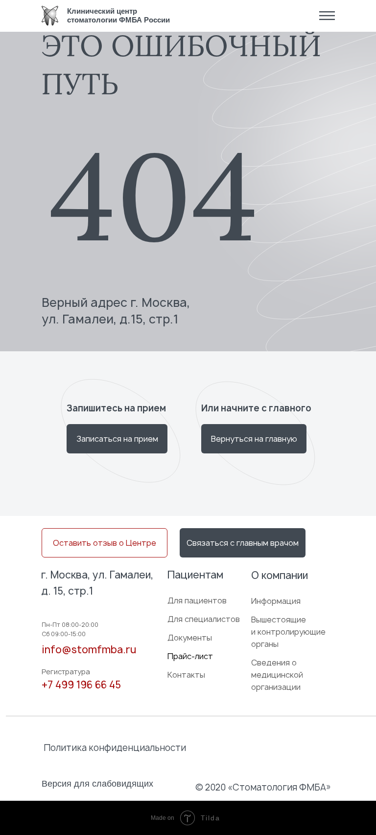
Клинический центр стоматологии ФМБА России (118, 15)
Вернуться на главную (254, 438)
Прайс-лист (190, 656)
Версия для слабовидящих (97, 784)
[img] (50, 15)
